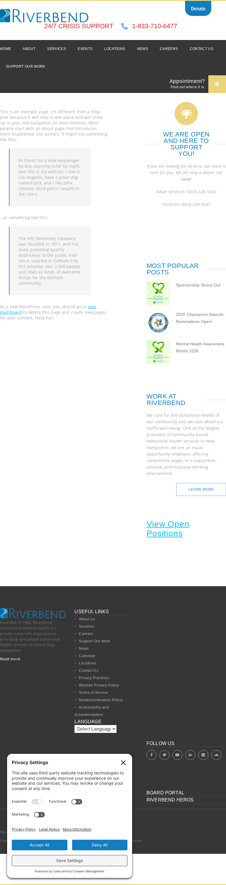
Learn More (201, 489)
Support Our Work (25, 66)
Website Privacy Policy (99, 685)
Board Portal (165, 792)
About (29, 49)
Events (85, 49)
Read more (10, 658)
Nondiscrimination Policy (101, 700)
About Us (87, 619)
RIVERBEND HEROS (170, 799)
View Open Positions (168, 528)
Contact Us (202, 49)
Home (5, 49)
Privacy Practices (94, 678)
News (142, 49)
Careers (169, 49)
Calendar (87, 656)
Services (56, 49)
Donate (198, 8)
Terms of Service (93, 693)
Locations (114, 49)
